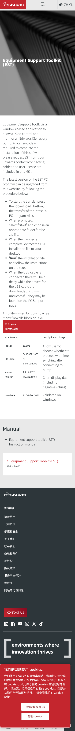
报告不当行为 (12, 575)
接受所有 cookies (35, 706)
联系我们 (9, 546)
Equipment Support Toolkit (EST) (33, 461)
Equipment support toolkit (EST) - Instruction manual (33, 441)
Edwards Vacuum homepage (13, 4)
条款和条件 (11, 553)
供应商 (8, 583)
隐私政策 (9, 568)
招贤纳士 (9, 517)
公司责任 (9, 524)
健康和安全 (11, 531)
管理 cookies (35, 716)
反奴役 (8, 561)
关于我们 (9, 539)
